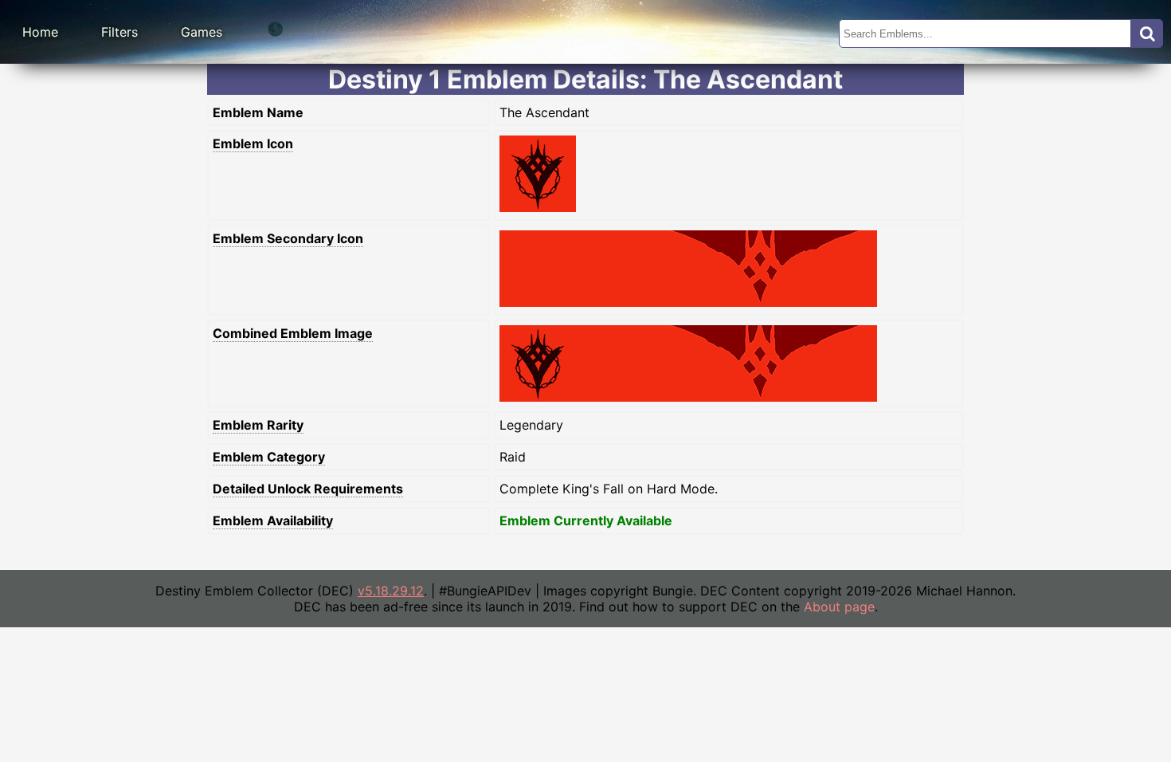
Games (201, 32)
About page (839, 607)
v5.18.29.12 (391, 591)
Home (40, 32)
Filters (119, 32)
